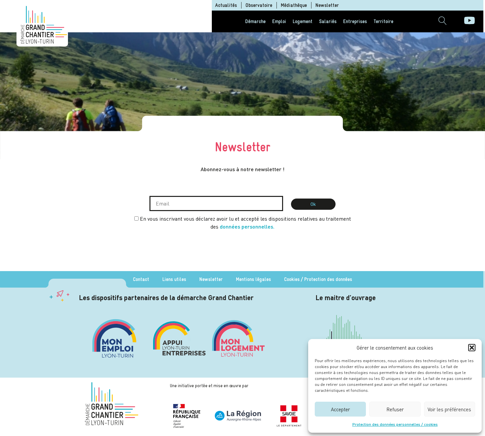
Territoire (383, 21)
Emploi (279, 21)
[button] (472, 347)
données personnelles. (247, 226)
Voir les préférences (449, 409)
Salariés (328, 21)
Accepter (340, 409)
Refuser (395, 409)
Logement (302, 21)
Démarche (255, 21)
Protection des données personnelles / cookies (395, 424)
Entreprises (355, 21)
